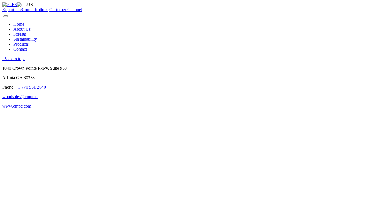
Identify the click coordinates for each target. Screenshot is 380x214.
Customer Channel (65, 9)
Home (18, 24)
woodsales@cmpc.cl (20, 96)
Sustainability (25, 39)
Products (21, 44)
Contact (20, 49)
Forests (19, 34)
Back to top (13, 58)
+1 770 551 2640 (31, 87)
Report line (12, 9)
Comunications (35, 9)
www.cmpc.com (16, 106)
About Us (22, 29)
